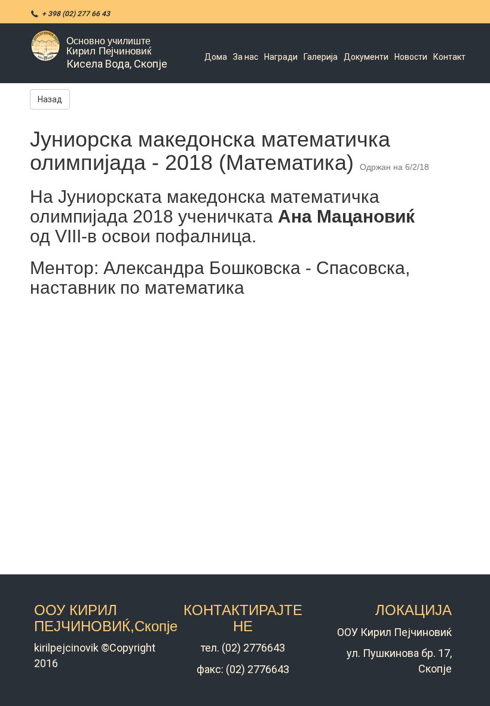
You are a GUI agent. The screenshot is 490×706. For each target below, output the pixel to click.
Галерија (321, 57)
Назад (50, 99)
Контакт (449, 57)
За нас (245, 57)
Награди (281, 57)
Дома (215, 57)
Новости (410, 57)
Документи (366, 57)
